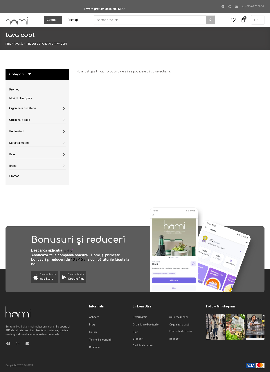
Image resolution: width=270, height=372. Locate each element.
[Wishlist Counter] (233, 20)
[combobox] (150, 20)
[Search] (210, 20)
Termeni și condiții (100, 339)
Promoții (72, 20)
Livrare (93, 332)
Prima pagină (14, 43)
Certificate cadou (143, 345)
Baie (135, 332)
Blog (92, 324)
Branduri (138, 338)
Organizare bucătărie (146, 324)
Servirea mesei (178, 317)
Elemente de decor (180, 331)
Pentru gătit (140, 317)
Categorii (53, 20)
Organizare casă (179, 324)
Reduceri (174, 338)
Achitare (94, 317)
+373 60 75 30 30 (254, 6)
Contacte (94, 347)
